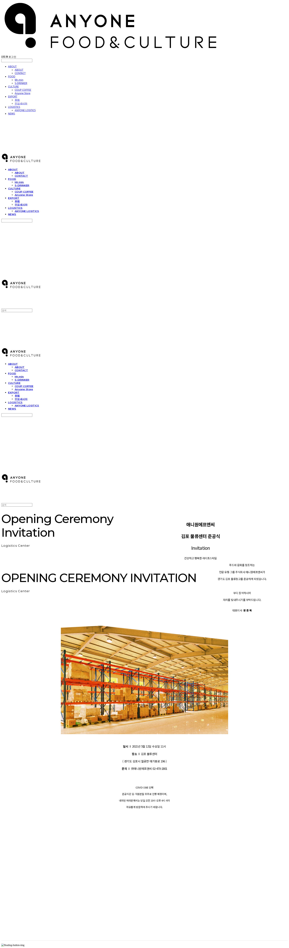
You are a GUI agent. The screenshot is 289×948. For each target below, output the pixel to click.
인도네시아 (21, 103)
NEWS (11, 113)
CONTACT (20, 73)
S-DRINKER (21, 83)
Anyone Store (22, 93)
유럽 (17, 99)
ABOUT (12, 66)
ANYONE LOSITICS (25, 110)
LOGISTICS (14, 107)
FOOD (11, 76)
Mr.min (19, 79)
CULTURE (13, 86)
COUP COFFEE (23, 89)
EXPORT (12, 96)
